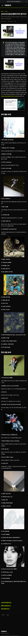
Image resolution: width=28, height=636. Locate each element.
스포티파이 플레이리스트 (6, 602)
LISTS (6, 11)
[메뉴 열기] (2, 5)
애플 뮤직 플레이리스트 (6, 605)
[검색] (26, 5)
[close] (26, 2)
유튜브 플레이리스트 (5, 608)
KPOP (2, 11)
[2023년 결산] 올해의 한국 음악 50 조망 (9, 96)
